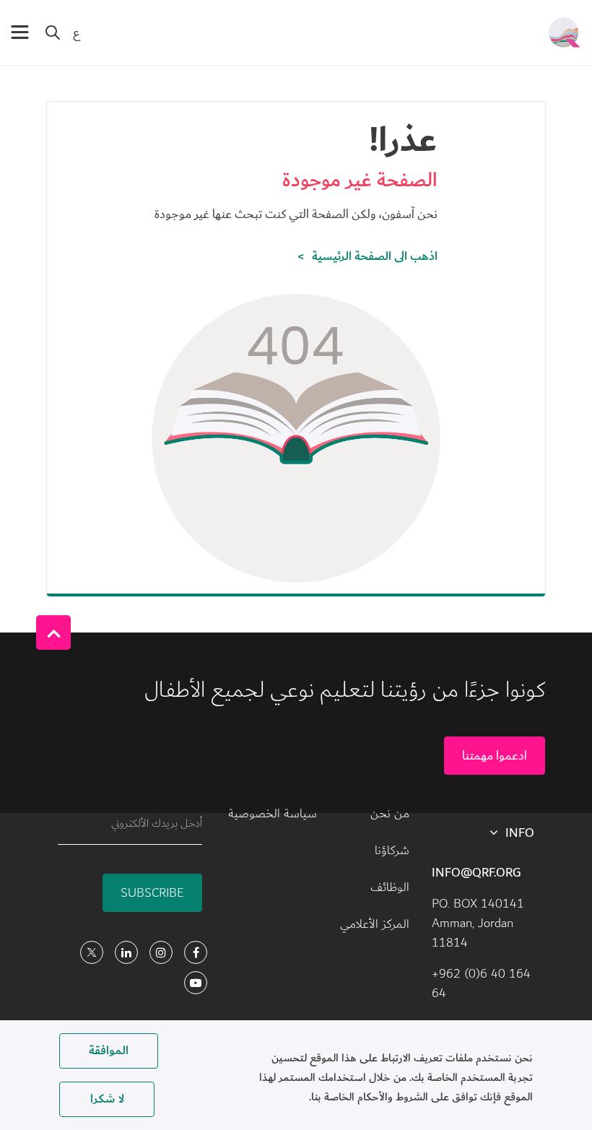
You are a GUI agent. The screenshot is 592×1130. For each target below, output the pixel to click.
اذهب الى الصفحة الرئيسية (375, 256)
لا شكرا (107, 1099)
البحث (52, 32)
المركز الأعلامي (374, 924)
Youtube (195, 982)
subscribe (152, 892)
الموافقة (109, 1050)
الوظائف (389, 887)
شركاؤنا (392, 850)
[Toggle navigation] (19, 32)
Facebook (195, 952)
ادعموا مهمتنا (494, 755)
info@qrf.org (476, 872)
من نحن (389, 814)
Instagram (161, 952)
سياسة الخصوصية (272, 814)
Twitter (91, 952)
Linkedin (126, 952)
